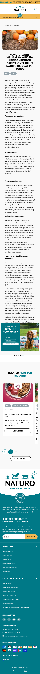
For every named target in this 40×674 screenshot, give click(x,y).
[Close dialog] (37, 324)
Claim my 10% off (10, 344)
